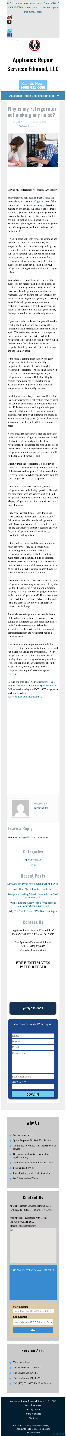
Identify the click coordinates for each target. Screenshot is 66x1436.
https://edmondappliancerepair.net (24, 696)
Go (33, 1330)
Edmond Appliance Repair (43, 685)
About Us (33, 1418)
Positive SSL (59, 1433)
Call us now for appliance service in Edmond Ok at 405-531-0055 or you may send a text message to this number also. (33, 7)
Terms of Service (33, 1414)
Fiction (33, 865)
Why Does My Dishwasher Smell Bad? (33, 889)
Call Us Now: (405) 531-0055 (33, 85)
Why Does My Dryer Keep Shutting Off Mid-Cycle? (33, 883)
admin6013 (17, 122)
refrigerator (38, 201)
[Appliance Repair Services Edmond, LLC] (33, 41)
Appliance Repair (26, 126)
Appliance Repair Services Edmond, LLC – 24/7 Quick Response (33, 1403)
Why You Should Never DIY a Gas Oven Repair (33, 911)
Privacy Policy (33, 1409)
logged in (25, 837)
